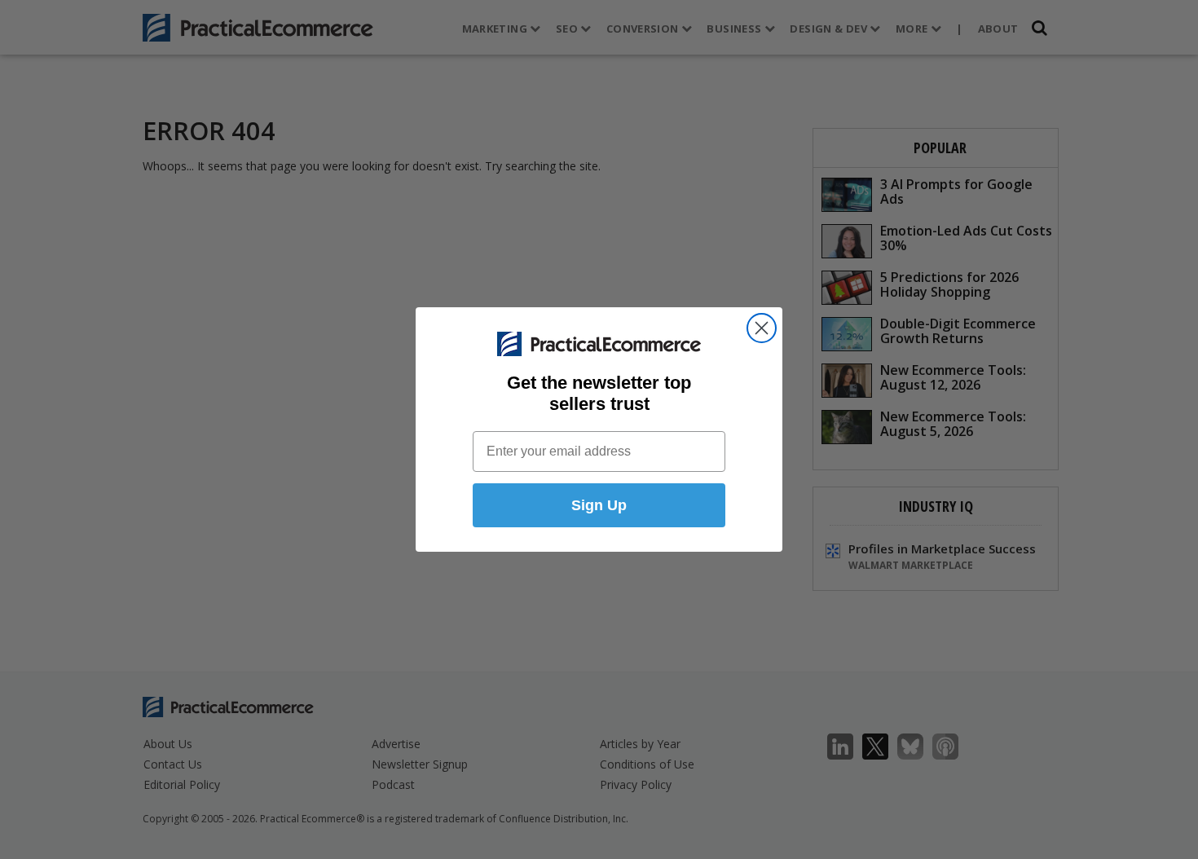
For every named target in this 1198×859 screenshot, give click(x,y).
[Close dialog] (761, 328)
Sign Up (599, 505)
